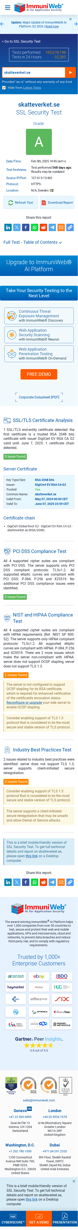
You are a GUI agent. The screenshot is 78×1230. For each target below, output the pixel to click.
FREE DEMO (39, 374)
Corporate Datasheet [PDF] (39, 397)
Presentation (65, 1222)
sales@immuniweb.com (39, 1100)
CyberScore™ (13, 1222)
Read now (52, 26)
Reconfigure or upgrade (24, 703)
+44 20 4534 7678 (55, 1117)
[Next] (76, 24)
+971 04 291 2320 (55, 1151)
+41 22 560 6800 (20, 1117)
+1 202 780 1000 (20, 1151)
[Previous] (2, 24)
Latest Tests (32, 88)
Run (70, 72)
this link (32, 1199)
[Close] (70, 19)
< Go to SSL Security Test (21, 41)
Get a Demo (39, 1222)
